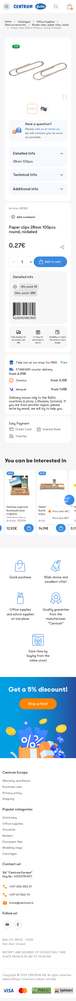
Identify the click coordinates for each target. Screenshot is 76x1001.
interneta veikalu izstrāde (39, 979)
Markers (7, 835)
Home (8, 21)
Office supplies (12, 823)
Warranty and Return (16, 780)
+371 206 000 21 (20, 886)
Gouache (8, 829)
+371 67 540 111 (19, 894)
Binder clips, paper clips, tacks (50, 24)
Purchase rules (12, 786)
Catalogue (24, 21)
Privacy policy (12, 793)
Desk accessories (15, 24)
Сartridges (9, 853)
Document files (12, 841)
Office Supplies (45, 21)
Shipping (8, 798)
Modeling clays (12, 847)
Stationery (9, 817)
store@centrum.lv (21, 903)
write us (53, 129)
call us (39, 129)
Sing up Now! (38, 704)
